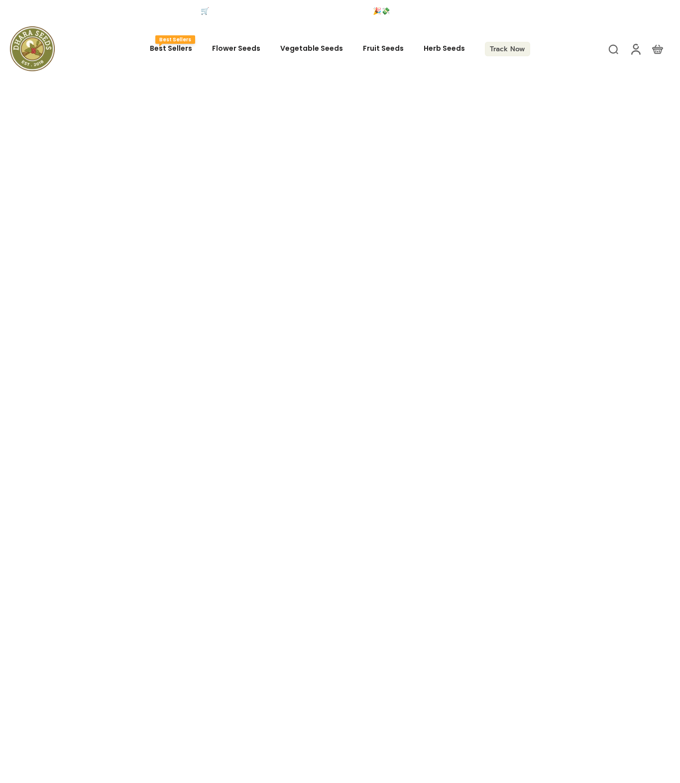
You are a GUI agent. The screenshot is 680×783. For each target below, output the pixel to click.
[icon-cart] (657, 49)
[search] (613, 49)
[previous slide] (17, 11)
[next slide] (573, 11)
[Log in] (635, 48)
